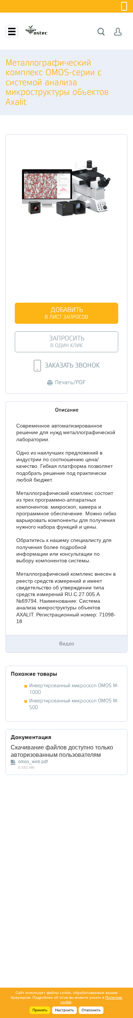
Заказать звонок (72, 365)
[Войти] (118, 32)
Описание (66, 410)
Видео (66, 643)
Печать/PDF (70, 382)
